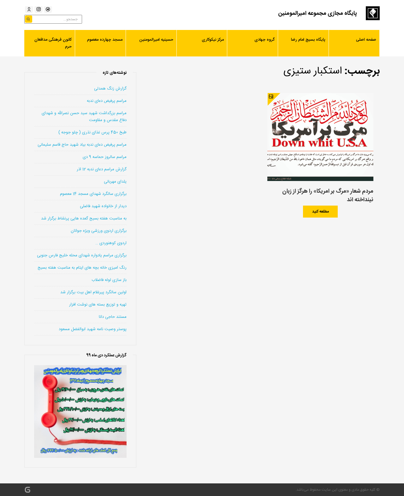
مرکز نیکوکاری (213, 39)
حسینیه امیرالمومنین (156, 39)
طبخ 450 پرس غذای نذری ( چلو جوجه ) (92, 132)
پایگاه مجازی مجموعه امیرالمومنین (317, 13)
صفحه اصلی (366, 39)
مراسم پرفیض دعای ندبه (107, 100)
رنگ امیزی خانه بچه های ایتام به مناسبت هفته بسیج (82, 267)
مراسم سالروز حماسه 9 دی (105, 157)
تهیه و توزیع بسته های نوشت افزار (98, 304)
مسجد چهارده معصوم (104, 39)
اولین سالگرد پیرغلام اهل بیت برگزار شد (93, 292)
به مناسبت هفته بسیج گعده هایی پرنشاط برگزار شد (84, 218)
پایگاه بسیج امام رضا (308, 39)
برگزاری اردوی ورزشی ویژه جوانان (99, 230)
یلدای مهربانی (115, 181)
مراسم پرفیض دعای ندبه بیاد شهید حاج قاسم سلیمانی (82, 144)
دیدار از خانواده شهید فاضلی (103, 206)
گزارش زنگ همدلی (110, 88)
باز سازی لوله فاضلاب (109, 280)
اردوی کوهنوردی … (111, 243)
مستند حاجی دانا (113, 316)
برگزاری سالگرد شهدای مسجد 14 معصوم (93, 193)
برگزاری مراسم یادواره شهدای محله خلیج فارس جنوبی (82, 255)
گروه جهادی (264, 39)
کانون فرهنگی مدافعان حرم (53, 43)
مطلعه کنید (320, 211)
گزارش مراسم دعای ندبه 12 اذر (102, 169)
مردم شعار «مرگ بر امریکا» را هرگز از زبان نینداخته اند (327, 195)
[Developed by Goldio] (27, 490)
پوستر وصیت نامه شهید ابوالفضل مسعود (93, 329)
